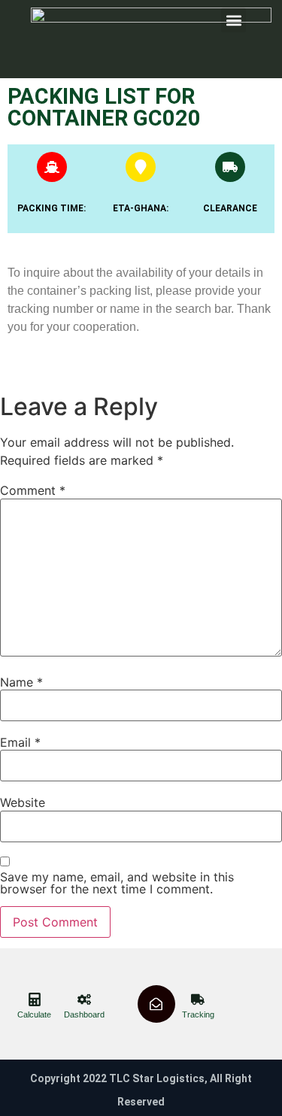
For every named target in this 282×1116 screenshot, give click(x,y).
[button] (233, 20)
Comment (32, 490)
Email (20, 742)
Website (22, 802)
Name (21, 682)
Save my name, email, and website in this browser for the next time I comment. (117, 883)
